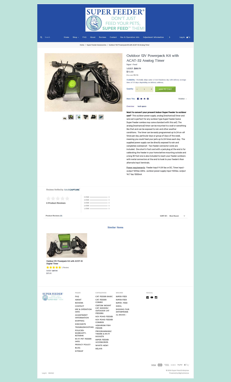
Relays (99, 349)
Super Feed (121, 296)
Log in (182, 37)
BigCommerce (184, 373)
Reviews (102, 37)
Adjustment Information (153, 37)
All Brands (120, 315)
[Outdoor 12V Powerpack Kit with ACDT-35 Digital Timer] (66, 245)
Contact (113, 37)
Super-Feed (121, 300)
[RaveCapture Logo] (71, 190)
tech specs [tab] (142, 106)
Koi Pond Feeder (104, 316)
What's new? (102, 345)
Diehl (119, 306)
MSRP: (130, 68)
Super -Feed (132, 64)
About (92, 37)
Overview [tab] (130, 106)
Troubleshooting (84, 327)
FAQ (85, 37)
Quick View (66, 254)
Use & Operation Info (129, 37)
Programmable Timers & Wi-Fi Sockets (104, 333)
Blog (77, 348)
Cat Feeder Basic (104, 296)
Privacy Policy (82, 345)
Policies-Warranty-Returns (80, 333)
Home (66, 37)
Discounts (80, 324)
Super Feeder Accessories (96, 45)
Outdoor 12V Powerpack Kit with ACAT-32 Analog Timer (129, 45)
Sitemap (79, 351)
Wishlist (181, 99)
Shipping (79, 321)
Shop (75, 37)
